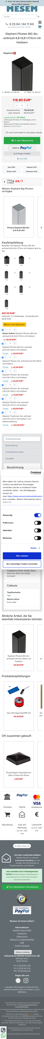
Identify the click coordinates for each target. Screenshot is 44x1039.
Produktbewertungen (15, 452)
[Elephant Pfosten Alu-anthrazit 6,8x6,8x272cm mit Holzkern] (21, 288)
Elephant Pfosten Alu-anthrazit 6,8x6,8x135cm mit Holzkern (15, 376)
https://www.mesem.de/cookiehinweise (25, 496)
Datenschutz (22, 936)
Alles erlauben (22, 556)
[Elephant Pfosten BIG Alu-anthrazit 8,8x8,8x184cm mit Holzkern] (21, 259)
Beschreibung (11, 445)
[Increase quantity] (27, 105)
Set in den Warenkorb (15, 324)
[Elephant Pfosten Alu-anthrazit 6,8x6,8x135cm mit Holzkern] (21, 273)
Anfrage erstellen (23, 153)
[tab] (22, 439)
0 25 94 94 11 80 (23, 965)
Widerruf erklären (23, 952)
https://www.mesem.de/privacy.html (24, 505)
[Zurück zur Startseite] (22, 9)
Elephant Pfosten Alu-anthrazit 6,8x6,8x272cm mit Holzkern (15, 403)
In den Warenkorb (23, 140)
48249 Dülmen (16, 126)
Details (34, 548)
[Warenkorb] (39, 26)
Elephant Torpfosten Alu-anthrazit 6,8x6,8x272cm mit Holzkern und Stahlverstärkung (16, 419)
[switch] (37, 523)
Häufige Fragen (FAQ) (22, 930)
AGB (22, 943)
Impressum (22, 933)
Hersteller (10, 459)
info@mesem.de (24, 971)
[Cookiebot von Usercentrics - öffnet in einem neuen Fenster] (31, 472)
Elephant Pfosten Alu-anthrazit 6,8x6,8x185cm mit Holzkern (15, 389)
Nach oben (22, 846)
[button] (22, 181)
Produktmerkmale (13, 439)
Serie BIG (23, 159)
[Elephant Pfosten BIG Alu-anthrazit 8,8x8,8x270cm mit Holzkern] (7, 259)
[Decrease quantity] (16, 105)
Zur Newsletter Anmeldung (23, 887)
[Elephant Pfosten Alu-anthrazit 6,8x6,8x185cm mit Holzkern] (7, 288)
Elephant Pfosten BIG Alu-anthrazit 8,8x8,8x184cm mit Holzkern (17, 348)
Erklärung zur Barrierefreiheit (22, 939)
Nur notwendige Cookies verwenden (22, 564)
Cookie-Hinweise (22, 946)
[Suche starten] (38, 16)
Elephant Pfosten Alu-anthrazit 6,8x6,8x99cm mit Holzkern (21, 362)
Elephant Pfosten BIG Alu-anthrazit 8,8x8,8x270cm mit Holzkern (20, 334)
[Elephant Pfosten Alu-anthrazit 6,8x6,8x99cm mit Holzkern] (7, 273)
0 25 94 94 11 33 (23, 968)
